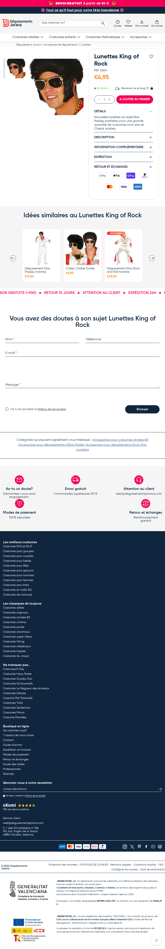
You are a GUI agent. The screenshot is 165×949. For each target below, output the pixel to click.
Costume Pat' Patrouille (17, 698)
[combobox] (73, 23)
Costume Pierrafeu (15, 717)
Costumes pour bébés (17, 561)
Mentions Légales (120, 864)
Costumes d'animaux (16, 632)
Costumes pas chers (16, 585)
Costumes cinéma (14, 622)
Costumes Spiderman (17, 707)
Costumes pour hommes (18, 575)
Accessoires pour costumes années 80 (120, 440)
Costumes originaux (15, 612)
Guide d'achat (12, 745)
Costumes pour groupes (18, 551)
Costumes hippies (14, 651)
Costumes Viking (13, 641)
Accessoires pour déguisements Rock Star (116, 445)
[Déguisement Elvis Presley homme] (41, 248)
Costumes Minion (14, 712)
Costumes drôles (13, 607)
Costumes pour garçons (18, 570)
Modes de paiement (16, 754)
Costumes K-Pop (13, 669)
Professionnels (12, 769)
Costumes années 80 (16, 617)
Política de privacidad (52, 409)
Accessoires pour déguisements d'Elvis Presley (52, 445)
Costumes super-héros (17, 636)
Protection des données (63, 864)
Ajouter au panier (135, 99)
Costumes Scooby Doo (17, 678)
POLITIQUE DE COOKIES (94, 864)
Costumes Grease (14, 693)
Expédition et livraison (17, 749)
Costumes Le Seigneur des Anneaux (26, 688)
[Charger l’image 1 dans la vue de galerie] (15, 68)
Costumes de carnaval (17, 594)
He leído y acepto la (25, 796)
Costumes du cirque (16, 656)
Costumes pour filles (16, 565)
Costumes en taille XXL (17, 589)
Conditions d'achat (144, 864)
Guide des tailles (14, 764)
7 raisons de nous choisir (18, 735)
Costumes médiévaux (17, 646)
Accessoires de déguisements (60, 45)
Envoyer (142, 409)
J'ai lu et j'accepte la (38, 409)
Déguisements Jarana (28, 45)
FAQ (161, 864)
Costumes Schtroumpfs (18, 683)
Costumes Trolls (13, 703)
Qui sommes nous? (15, 730)
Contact (8, 740)
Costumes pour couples (18, 556)
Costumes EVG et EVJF (17, 546)
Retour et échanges (16, 759)
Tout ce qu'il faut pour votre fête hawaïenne (82, 10)
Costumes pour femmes (18, 580)
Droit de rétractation (152, 869)
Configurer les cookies (124, 869)
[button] (157, 23)
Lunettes (86, 45)
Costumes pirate (13, 627)
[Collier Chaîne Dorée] (82, 248)
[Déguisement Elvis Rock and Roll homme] (123, 248)
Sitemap (8, 774)
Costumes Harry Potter (17, 674)
